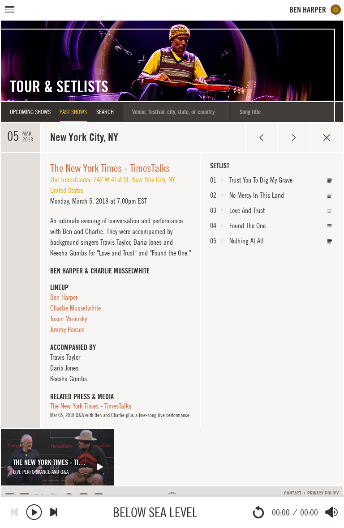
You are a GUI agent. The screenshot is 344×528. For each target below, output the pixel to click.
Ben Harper (63, 297)
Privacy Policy (323, 493)
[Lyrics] (329, 181)
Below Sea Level (155, 512)
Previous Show (261, 137)
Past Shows (73, 111)
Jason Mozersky (68, 319)
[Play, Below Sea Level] (34, 512)
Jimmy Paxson (67, 329)
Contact (292, 493)
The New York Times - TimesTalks (110, 168)
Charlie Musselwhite (75, 308)
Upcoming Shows (30, 111)
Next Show (294, 137)
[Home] (315, 9)
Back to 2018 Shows (326, 137)
